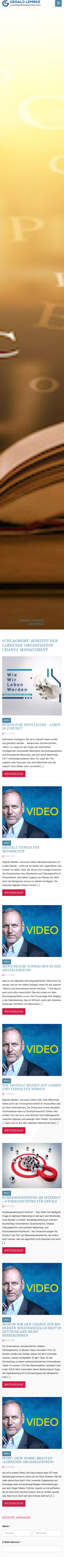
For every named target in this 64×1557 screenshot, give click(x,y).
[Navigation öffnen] (58, 3)
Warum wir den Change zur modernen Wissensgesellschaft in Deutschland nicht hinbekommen (31, 1329)
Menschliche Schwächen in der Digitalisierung (31, 968)
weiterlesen (13, 773)
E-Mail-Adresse (11, 1542)
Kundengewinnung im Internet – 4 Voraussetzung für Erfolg (31, 1199)
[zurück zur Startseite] (21, 3)
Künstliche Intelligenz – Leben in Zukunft (31, 726)
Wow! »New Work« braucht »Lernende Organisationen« (28, 1460)
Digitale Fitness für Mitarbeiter (20, 849)
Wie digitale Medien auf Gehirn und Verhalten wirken (31, 1087)
